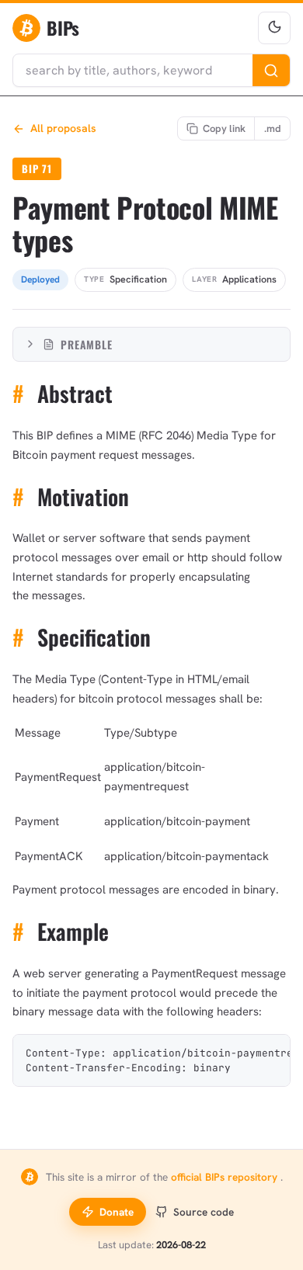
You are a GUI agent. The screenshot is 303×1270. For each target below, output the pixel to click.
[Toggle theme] (274, 28)
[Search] (271, 70)
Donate (116, 1212)
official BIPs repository (225, 1177)
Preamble (87, 344)
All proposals (63, 128)
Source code (203, 1212)
